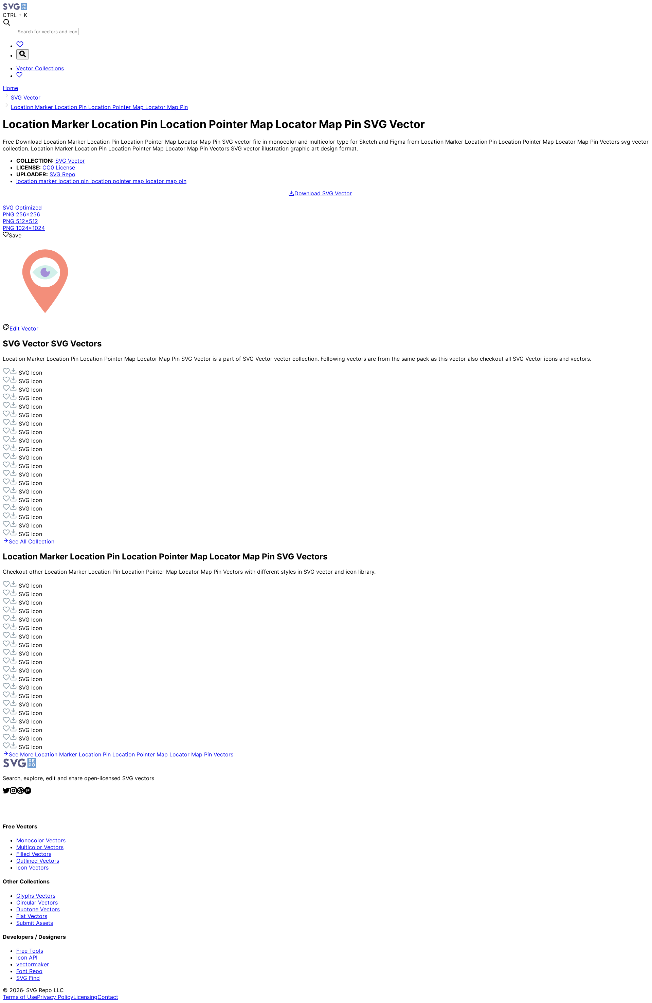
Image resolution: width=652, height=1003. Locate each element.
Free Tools (29, 950)
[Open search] (22, 54)
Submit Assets (34, 922)
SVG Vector (70, 160)
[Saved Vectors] (19, 45)
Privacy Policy (55, 996)
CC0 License (58, 167)
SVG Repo (62, 174)
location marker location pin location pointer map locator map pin (101, 181)
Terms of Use (20, 996)
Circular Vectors (37, 902)
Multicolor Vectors (40, 847)
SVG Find (28, 977)
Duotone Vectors (38, 909)
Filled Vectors (33, 853)
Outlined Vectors (37, 860)
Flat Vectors (31, 916)
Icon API (26, 957)
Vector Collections (40, 68)
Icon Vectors (32, 867)
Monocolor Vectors (41, 840)
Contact (107, 996)
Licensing (85, 996)
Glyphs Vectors (35, 895)
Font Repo (29, 971)
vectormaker (32, 964)
